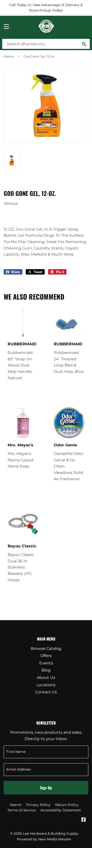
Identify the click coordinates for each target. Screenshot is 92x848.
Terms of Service (21, 810)
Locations (46, 685)
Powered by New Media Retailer (44, 839)
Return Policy (67, 805)
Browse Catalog (46, 648)
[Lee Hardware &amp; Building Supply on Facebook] (83, 820)
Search (16, 805)
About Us (46, 677)
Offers (46, 655)
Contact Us (46, 692)
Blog (46, 670)
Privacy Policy (38, 805)
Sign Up (46, 787)
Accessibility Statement (60, 810)
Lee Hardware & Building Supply (50, 833)
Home (9, 56)
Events (46, 663)
